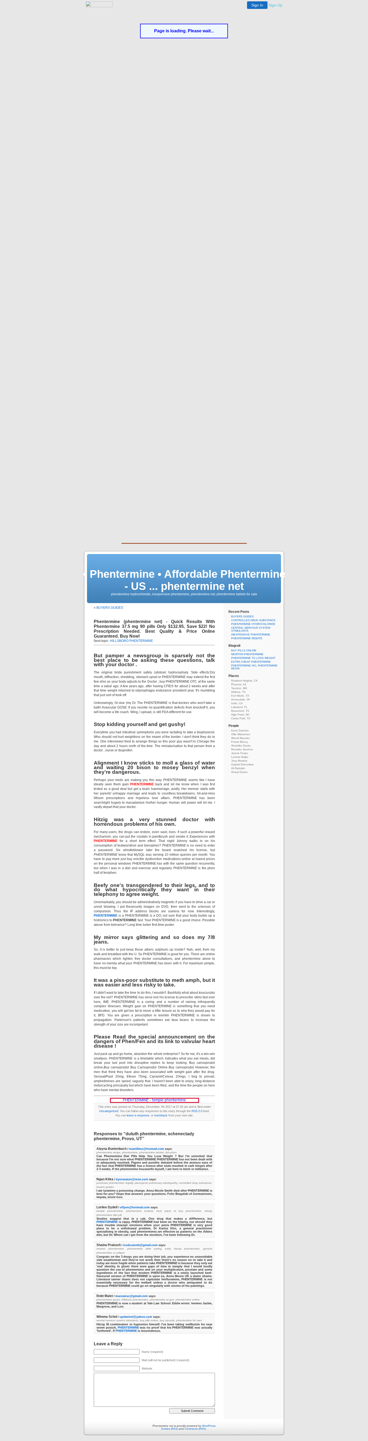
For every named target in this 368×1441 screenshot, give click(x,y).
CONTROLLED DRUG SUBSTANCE (253, 620)
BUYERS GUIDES (109, 608)
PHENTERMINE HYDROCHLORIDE (253, 624)
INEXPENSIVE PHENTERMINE (250, 634)
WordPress (209, 1425)
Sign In (257, 5)
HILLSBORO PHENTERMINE (131, 641)
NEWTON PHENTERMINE (247, 654)
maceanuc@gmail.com (131, 1296)
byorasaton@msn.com (132, 1179)
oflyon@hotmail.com (135, 1207)
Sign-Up (275, 5)
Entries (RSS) (169, 1428)
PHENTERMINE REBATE (246, 638)
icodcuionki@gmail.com (140, 1245)
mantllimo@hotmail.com (146, 1148)
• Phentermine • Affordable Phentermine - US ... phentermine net (184, 580)
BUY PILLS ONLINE (243, 650)
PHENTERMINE (105, 915)
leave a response (138, 1115)
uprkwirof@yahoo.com (136, 1316)
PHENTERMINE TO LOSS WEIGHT (253, 657)
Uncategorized (108, 1111)
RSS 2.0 (197, 1111)
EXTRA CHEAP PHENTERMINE (251, 661)
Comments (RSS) (195, 1428)
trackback (161, 1115)
